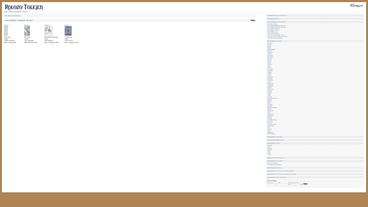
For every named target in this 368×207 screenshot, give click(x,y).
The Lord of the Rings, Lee (275, 35)
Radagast (270, 110)
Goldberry (270, 86)
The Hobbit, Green (273, 30)
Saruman (270, 113)
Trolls (269, 153)
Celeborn (270, 52)
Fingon (269, 72)
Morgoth (270, 104)
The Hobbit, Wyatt (272, 33)
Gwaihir (269, 92)
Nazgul (269, 150)
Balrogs (269, 145)
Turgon (269, 129)
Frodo (269, 75)
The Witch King (272, 120)
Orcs (268, 151)
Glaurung (270, 83)
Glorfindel (270, 84)
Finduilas (270, 69)
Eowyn (269, 63)
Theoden (270, 121)
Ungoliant (270, 132)
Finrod (269, 74)
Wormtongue (271, 133)
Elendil (269, 58)
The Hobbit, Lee (272, 31)
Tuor (268, 127)
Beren (269, 47)
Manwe (269, 100)
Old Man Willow (272, 107)
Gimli (269, 81)
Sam (268, 112)
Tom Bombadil (271, 124)
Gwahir (269, 90)
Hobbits (269, 148)
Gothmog (270, 89)
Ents (268, 147)
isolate (269, 15)
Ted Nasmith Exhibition (274, 164)
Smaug (269, 118)
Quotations (18, 11)
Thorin (269, 123)
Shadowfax (270, 115)
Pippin (269, 109)
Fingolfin (270, 70)
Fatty (269, 66)
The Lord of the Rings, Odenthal (277, 36)
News (6, 11)
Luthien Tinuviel (272, 98)
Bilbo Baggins (271, 49)
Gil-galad (270, 80)
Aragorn (269, 43)
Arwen (269, 44)
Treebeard (270, 126)
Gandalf (269, 78)
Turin (269, 130)
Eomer (269, 61)
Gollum (269, 87)
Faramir (269, 64)
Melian (269, 101)
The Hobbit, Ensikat (273, 28)
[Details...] (7, 25)
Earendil (269, 57)
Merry (269, 103)
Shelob (269, 116)
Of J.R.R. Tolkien (272, 163)
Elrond (269, 60)
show (273, 15)
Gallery (11, 11)
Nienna (269, 106)
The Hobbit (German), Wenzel (276, 27)
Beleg (269, 46)
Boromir (269, 51)
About (25, 11)
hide (273, 22)
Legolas (269, 97)
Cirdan (269, 54)
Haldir (269, 93)
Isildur (269, 95)
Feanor (269, 67)
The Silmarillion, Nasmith (275, 38)
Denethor (270, 55)
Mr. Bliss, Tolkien (272, 24)
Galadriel (270, 77)
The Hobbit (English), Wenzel (276, 25)
